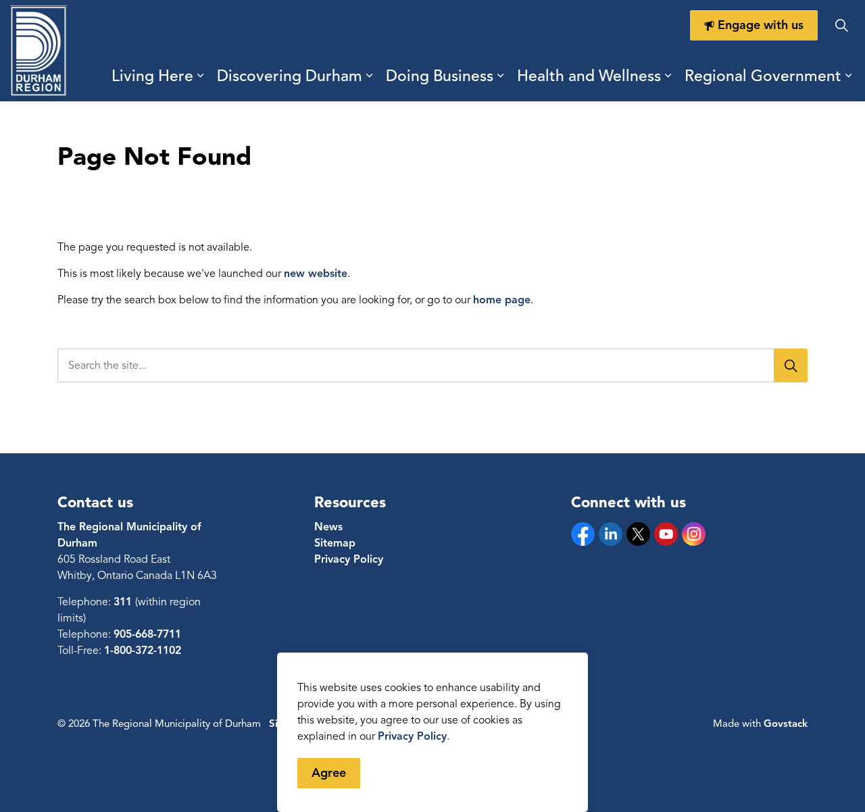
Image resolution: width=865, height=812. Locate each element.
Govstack (786, 723)
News (328, 527)
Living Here (152, 76)
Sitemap (334, 543)
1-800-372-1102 (142, 650)
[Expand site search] (841, 25)
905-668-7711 (147, 634)
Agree (329, 772)
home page (501, 300)
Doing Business (439, 76)
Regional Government (763, 76)
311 (124, 602)
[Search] (791, 365)
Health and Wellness (589, 76)
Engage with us (761, 25)
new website (315, 273)
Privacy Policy (412, 736)
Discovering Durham (289, 76)
